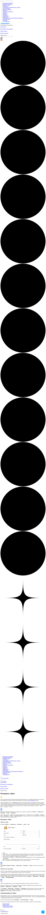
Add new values (6, 904)
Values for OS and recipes (8, 905)
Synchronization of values (8, 906)
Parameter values (6, 903)
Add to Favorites (5, 778)
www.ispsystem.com (4, 911)
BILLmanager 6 (32, 800)
